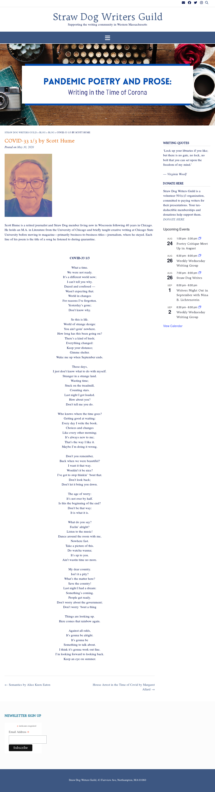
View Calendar (172, 326)
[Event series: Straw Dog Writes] (199, 272)
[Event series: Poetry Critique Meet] (199, 238)
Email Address (19, 732)
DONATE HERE (173, 219)
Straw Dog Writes (189, 278)
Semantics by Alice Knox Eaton (27, 684)
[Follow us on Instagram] (201, 2)
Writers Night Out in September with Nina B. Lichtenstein (192, 295)
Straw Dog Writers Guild (108, 17)
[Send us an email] (183, 2)
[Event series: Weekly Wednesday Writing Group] (199, 255)
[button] (107, 38)
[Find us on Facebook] (189, 2)
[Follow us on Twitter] (196, 2)
